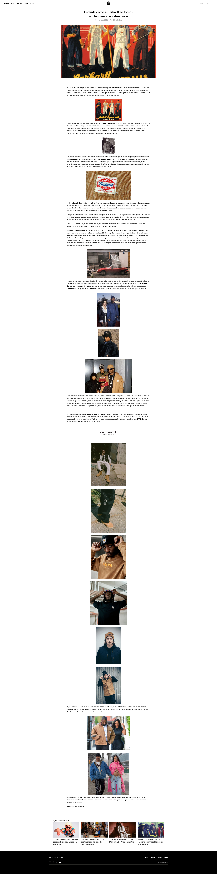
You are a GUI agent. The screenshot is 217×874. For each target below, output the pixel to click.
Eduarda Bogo (117, 20)
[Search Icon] (211, 3)
